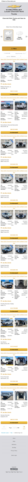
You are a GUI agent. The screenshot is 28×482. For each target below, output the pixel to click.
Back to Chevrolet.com (8, 1)
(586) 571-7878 (14, 419)
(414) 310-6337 (14, 346)
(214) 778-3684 (14, 308)
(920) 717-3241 (14, 91)
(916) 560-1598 (14, 381)
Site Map (14, 447)
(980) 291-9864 (14, 129)
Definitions (14, 444)
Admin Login (14, 455)
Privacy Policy (14, 450)
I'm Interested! (14, 94)
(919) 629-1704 (14, 164)
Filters (15, 48)
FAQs (14, 441)
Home (14, 438)
